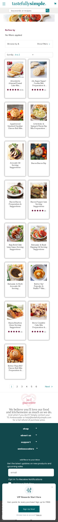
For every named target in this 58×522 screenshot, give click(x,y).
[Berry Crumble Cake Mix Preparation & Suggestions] (39, 312)
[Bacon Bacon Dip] (39, 151)
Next (48, 386)
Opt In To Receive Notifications (25, 479)
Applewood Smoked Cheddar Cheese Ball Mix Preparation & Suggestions (15, 126)
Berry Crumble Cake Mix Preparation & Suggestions (38, 325)
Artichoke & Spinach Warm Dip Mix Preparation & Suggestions (39, 126)
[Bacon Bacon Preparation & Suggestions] (15, 191)
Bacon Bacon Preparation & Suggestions (15, 204)
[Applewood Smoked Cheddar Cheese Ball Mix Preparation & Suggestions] (15, 113)
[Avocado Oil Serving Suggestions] (15, 151)
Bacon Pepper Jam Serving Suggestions (39, 204)
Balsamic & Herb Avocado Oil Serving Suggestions (15, 286)
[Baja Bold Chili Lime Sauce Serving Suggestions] (15, 233)
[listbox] (24, 54)
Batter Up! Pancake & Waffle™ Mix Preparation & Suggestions (38, 286)
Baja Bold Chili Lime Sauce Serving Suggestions (15, 247)
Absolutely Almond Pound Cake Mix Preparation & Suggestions (15, 83)
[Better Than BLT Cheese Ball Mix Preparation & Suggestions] (15, 354)
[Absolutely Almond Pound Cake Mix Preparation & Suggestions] (15, 70)
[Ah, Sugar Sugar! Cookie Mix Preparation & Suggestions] (39, 70)
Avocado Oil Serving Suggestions (15, 165)
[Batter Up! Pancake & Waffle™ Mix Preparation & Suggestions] (39, 272)
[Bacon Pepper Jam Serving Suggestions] (39, 191)
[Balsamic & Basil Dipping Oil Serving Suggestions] (39, 233)
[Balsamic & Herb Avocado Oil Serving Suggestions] (15, 272)
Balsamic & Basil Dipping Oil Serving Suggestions (38, 247)
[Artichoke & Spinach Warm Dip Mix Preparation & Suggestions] (39, 113)
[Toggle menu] (4, 4)
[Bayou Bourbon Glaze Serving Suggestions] (15, 312)
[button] (29, 44)
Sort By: (10, 55)
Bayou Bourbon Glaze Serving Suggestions (15, 325)
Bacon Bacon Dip (38, 163)
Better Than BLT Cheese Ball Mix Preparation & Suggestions (15, 368)
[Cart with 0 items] (55, 3)
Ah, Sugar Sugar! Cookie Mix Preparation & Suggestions (39, 83)
